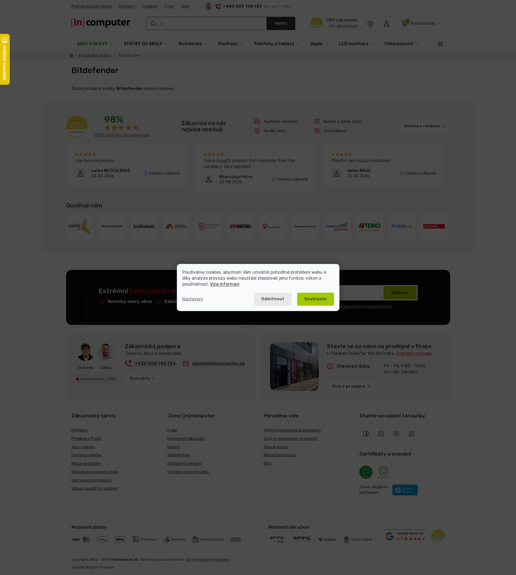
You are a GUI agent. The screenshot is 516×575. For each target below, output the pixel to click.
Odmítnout (272, 299)
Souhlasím (315, 299)
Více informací (224, 284)
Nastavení (192, 299)
